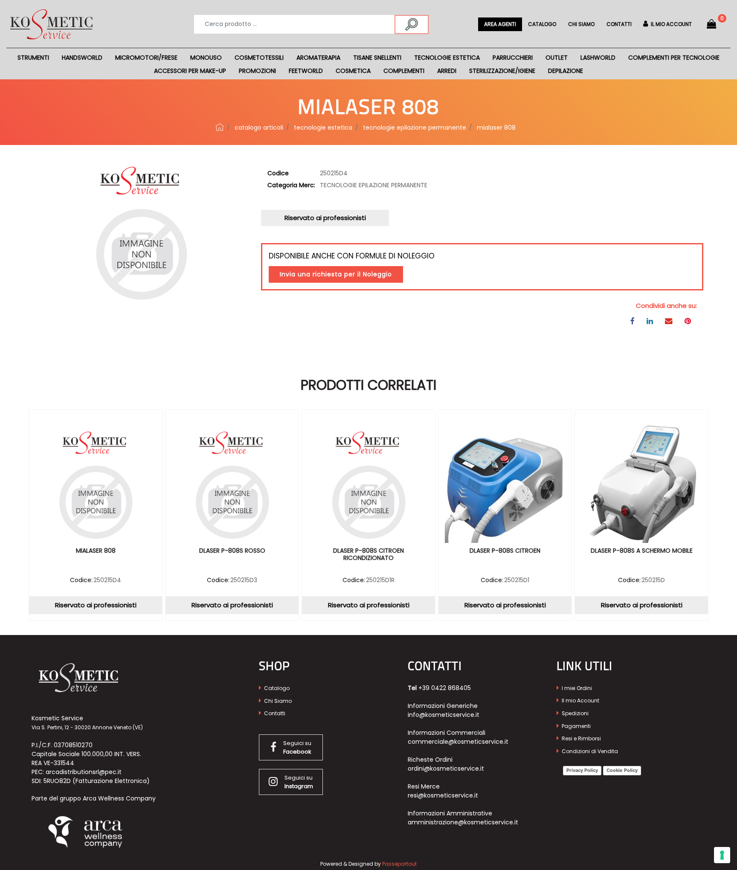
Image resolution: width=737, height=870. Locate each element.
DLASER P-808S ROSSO (232, 551)
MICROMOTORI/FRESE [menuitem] (146, 57)
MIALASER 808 (496, 127)
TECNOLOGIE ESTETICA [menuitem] (447, 57)
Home (219, 127)
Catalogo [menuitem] (542, 24)
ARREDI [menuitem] (446, 71)
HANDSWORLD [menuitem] (82, 57)
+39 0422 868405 (444, 688)
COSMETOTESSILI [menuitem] (259, 57)
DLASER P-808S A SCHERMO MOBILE (642, 551)
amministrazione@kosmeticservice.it (463, 822)
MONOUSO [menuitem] (206, 57)
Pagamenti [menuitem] (575, 726)
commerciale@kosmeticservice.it (458, 741)
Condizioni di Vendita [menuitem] (589, 751)
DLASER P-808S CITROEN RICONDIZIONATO (368, 554)
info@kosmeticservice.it (443, 714)
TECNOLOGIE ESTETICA (323, 127)
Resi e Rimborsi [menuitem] (580, 738)
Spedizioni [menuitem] (574, 713)
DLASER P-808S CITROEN (505, 551)
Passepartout (399, 863)
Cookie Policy (622, 770)
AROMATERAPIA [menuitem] (318, 57)
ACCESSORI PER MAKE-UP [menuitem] (190, 71)
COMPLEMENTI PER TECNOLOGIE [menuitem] (674, 57)
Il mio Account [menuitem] (579, 700)
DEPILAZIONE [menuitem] (565, 71)
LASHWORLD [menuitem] (597, 57)
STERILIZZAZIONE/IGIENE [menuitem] (502, 71)
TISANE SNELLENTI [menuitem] (377, 57)
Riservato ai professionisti (325, 217)
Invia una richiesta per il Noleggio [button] (336, 274)
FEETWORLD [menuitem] (306, 71)
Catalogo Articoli (259, 127)
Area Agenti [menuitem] (500, 24)
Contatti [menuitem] (619, 24)
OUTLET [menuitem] (556, 57)
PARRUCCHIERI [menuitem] (513, 57)
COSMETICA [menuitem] (353, 71)
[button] (412, 24)
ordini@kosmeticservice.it (446, 768)
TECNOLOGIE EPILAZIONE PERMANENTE (414, 127)
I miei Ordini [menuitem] (576, 688)
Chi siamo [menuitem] (581, 24)
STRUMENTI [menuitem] (33, 57)
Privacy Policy (582, 770)
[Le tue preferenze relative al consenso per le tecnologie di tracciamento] (722, 855)
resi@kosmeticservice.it (443, 795)
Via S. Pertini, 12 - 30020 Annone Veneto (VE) (87, 727)
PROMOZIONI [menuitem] (257, 71)
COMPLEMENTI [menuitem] (403, 71)
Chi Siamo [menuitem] (277, 701)
